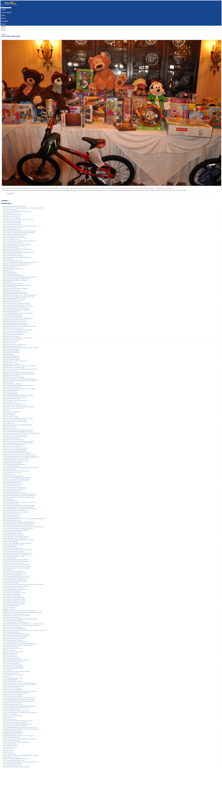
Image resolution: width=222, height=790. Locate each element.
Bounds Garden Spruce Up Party (13, 582)
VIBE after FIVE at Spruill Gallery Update (14, 591)
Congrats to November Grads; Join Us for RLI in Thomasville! (17, 512)
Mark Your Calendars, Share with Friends (14, 346)
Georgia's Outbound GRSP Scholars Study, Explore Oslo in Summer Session (20, 697)
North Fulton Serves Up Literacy (12, 311)
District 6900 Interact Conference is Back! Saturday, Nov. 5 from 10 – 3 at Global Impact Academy (25, 623)
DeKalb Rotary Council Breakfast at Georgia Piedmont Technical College (19, 395)
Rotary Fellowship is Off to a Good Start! (13, 734)
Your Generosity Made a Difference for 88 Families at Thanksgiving (19, 543)
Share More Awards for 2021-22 (12, 653)
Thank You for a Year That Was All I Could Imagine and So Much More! (20, 232)
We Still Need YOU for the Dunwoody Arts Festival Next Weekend (18, 305)
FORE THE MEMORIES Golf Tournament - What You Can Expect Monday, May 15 (22, 262)
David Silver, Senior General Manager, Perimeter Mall (16, 405)
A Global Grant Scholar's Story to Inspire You (14, 275)
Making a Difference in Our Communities (13, 472)
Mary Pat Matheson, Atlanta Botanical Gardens (15, 300)
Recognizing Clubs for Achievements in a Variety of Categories (18, 278)
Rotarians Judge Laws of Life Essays (13, 364)
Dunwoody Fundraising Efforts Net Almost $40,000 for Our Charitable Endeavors (21, 706)
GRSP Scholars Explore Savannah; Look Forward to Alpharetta (18, 568)
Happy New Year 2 (9, 750)
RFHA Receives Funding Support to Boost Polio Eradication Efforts (18, 549)
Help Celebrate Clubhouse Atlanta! (13, 632)
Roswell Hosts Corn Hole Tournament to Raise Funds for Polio (17, 564)
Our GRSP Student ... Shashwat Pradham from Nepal (16, 451)
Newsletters (3, 28)
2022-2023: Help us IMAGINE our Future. (14, 763)
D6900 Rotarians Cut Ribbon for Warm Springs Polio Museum (17, 559)
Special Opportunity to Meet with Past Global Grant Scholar (18, 308)
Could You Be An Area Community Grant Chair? (15, 439)
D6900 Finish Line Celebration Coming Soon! (14, 702)
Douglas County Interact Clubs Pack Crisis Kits (15, 563)
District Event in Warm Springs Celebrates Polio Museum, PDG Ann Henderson (21, 610)
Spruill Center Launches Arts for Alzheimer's (14, 640)
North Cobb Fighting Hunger (11, 469)
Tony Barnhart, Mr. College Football (13, 737)
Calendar (3, 18)
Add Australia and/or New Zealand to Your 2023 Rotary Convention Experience (21, 502)
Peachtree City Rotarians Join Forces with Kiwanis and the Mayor (19, 615)
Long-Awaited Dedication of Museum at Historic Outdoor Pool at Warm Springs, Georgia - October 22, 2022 (27, 630)
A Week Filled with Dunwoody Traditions (14, 533)
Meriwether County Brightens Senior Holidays (14, 475)
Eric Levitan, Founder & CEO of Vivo (13, 239)
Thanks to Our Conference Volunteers (13, 301)
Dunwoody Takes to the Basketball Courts (14, 548)
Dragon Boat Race (9, 569)
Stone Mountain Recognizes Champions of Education (16, 323)
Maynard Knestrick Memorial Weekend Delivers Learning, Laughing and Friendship (22, 618)
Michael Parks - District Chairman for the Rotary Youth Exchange (18, 766)
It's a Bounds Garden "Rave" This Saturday (15, 678)
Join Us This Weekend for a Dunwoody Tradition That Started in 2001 (19, 477)
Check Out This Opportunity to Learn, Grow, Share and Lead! (17, 641)
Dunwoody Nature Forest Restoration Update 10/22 (15, 602)
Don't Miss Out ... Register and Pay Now (13, 383)
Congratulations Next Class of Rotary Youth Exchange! (16, 421)
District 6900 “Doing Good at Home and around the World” (17, 710)
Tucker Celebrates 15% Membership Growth (14, 574)
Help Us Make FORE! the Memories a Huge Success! (16, 492)
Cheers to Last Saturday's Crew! (13, 247)
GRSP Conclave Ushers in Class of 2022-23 (14, 648)
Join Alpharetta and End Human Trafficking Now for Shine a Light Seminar (20, 525)
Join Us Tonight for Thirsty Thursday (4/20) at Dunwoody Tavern (19, 309)
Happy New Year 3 (9, 748)
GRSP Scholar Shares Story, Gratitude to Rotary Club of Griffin (18, 566)
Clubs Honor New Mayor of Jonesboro (14, 221)
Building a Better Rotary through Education (14, 462)
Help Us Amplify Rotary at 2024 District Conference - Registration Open (20, 219)
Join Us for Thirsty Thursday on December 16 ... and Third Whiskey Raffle (20, 497)
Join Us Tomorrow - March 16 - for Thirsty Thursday (16, 344)
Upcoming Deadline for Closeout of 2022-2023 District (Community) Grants (20, 441)
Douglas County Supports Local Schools (13, 520)
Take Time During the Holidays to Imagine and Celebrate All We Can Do (19, 528)
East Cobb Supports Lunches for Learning (14, 227)
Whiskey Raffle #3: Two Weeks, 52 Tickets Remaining (17, 538)
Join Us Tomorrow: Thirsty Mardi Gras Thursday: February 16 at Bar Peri (19, 418)
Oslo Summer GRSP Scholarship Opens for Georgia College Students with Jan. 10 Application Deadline (25, 518)
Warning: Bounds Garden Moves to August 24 (15, 686)
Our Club (3, 9)
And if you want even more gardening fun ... (15, 694)
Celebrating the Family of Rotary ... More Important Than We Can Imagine (19, 429)
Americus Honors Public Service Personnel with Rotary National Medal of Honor (21, 226)
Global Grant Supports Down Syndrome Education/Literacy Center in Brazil (20, 507)
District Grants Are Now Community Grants (15, 328)
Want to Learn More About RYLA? (12, 515)
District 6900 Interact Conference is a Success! (14, 556)
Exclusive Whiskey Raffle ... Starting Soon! (15, 681)
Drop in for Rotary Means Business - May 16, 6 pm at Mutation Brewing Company (21, 295)
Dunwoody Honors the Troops (12, 341)
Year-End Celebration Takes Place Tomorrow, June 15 (16, 237)
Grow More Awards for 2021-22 (12, 656)
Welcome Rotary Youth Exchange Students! (14, 651)
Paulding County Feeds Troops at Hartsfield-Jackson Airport (17, 480)
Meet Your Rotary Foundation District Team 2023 (15, 668)
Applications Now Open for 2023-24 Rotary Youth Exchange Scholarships (19, 645)
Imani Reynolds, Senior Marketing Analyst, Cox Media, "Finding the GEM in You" (21, 494)
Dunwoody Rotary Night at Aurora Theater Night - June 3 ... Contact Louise (20, 306)
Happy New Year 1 (9, 752)
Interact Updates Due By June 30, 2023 (14, 254)
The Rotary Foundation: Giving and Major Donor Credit (16, 489)
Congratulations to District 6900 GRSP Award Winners (16, 280)
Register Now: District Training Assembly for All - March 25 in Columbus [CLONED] (22, 347)
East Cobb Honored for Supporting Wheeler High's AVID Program (18, 452)
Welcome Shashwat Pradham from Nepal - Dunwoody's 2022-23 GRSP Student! (21, 684)
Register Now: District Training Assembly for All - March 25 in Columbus (19, 372)
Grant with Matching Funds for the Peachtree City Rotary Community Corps (21, 326)
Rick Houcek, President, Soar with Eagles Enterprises (16, 397)
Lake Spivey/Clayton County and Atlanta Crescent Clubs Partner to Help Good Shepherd (22, 755)
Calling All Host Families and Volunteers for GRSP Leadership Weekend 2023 (20, 495)
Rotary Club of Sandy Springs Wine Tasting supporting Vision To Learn (19, 553)
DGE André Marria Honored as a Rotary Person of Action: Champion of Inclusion (21, 508)
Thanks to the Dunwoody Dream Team (14, 250)
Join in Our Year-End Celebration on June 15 (15, 242)
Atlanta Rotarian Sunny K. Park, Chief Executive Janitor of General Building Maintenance (22, 729)
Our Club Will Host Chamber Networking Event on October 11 (18, 633)
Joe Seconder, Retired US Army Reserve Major (15, 551)
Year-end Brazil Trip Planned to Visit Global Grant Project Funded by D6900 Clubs (21, 712)
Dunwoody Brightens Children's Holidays (13, 482)
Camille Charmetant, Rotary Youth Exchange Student (16, 589)
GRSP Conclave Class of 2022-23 (12, 646)
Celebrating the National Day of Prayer (14, 229)
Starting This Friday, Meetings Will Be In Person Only (17, 321)
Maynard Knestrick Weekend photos (13, 617)
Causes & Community (6, 12)
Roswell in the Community (11, 743)
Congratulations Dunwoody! (12, 679)
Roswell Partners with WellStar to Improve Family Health (16, 293)
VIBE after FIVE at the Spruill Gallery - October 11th (16, 592)
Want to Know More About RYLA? (12, 663)
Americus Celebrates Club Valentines (13, 359)
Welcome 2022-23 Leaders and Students (13, 730)
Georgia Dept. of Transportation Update (13, 594)
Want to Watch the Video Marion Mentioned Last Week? (16, 449)
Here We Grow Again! (10, 474)
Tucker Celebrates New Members (12, 745)
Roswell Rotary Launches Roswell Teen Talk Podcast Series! (17, 561)
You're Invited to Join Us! (11, 415)
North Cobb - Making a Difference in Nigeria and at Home (17, 434)
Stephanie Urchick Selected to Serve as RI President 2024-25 (18, 692)
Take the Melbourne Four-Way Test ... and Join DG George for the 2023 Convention (21, 643)
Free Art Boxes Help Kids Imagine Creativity (14, 661)
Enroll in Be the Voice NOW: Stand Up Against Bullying (16, 288)
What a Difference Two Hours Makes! (14, 687)
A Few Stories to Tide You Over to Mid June (15, 255)
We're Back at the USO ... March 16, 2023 (14, 403)
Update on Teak (10, 669)
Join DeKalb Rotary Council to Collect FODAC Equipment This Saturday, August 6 (21, 727)
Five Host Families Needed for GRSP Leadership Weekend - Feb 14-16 (19, 431)
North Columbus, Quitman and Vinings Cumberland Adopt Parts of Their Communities (22, 467)
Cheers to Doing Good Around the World (13, 658)
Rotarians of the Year (10, 281)
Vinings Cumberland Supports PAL (12, 355)
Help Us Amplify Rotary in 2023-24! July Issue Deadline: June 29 (19, 211)
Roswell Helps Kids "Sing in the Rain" (13, 466)
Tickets (8, 676)
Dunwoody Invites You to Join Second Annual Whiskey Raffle (17, 530)
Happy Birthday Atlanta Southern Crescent (14, 268)
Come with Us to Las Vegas (11, 392)
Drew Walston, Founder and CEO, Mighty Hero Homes (16, 420)
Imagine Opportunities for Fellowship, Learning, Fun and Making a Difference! (20, 374)
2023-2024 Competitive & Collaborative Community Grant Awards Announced (21, 231)
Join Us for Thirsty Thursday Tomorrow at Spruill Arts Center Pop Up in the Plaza (22, 691)
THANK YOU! (10, 259)
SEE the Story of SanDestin (11, 272)
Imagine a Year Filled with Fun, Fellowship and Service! (16, 487)
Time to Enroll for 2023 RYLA (12, 428)
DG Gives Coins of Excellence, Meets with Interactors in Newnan (18, 479)
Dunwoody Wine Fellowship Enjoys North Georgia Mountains (18, 671)
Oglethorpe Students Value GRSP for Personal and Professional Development (20, 523)
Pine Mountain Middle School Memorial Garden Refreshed (17, 660)
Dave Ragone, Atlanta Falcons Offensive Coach (15, 236)
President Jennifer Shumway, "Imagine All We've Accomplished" (19, 244)
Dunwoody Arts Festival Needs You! (13, 336)
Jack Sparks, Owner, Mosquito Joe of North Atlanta (15, 725)
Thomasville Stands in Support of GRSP (14, 222)
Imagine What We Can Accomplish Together (15, 627)
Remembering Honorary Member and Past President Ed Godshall (19, 249)
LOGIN (2, 6)
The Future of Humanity (10, 607)
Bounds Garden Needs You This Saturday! (15, 260)
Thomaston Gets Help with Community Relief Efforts (16, 464)
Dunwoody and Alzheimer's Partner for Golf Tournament (16, 436)
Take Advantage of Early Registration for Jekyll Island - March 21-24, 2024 (20, 296)
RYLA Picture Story (10, 717)
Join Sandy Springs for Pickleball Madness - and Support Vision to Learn (20, 252)
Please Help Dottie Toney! (11, 342)
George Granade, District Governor (12, 605)
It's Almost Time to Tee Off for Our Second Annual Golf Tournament (19, 337)
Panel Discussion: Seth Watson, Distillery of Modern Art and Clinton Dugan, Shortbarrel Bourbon (24, 612)
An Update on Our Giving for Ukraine (13, 757)
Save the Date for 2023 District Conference (14, 571)
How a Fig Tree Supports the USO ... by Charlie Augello (16, 722)
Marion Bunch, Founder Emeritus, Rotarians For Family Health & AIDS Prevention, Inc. (22, 456)
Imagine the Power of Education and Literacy (14, 664)
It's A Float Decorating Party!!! (12, 209)
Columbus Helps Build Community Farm (13, 517)
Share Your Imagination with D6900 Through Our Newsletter (17, 758)
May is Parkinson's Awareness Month (13, 290)
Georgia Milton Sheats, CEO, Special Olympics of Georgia (17, 459)
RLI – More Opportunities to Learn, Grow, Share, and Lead (17, 622)
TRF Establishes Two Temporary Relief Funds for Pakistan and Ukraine (19, 443)
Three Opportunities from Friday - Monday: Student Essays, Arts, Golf (19, 263)
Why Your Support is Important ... (12, 416)
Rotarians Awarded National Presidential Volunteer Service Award (18, 319)
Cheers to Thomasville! (10, 267)
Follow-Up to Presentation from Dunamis (14, 689)
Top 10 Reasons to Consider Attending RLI (14, 715)
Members (3, 24)
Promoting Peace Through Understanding (14, 620)
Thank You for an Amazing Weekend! (14, 411)
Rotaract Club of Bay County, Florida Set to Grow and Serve (17, 461)
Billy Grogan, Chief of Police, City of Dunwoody (15, 638)
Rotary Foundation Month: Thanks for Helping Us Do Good (18, 577)
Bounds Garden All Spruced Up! (13, 673)
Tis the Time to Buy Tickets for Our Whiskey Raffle (16, 628)
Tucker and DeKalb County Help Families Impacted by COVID (18, 707)
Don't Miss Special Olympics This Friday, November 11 (17, 581)
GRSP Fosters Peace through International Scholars (15, 444)
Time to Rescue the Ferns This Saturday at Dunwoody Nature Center (19, 724)
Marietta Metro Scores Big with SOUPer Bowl (15, 334)
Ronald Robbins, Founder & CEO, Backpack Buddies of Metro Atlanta (19, 424)
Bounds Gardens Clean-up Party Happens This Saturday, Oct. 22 (18, 586)
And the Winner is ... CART (11, 362)
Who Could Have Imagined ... (11, 286)
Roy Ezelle (9, 410)
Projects (3, 15)
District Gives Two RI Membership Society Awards (15, 291)
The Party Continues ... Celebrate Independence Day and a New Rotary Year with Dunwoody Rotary (25, 208)
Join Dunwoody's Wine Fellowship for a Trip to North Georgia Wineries (19, 720)
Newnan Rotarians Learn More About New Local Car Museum (18, 576)
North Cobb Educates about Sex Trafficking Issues (16, 332)
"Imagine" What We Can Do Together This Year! (15, 760)
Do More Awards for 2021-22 (11, 655)
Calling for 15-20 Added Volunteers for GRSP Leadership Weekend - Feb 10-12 (21, 457)
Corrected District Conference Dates (12, 351)
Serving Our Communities (11, 753)
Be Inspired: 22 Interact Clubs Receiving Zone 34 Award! (17, 265)
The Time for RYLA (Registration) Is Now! (14, 387)
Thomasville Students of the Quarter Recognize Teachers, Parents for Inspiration (20, 388)
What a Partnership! (10, 354)
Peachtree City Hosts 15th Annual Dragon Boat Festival (16, 572)
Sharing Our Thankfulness (11, 558)
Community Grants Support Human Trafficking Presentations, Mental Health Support (21, 433)
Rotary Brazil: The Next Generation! (13, 216)
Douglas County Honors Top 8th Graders (14, 224)
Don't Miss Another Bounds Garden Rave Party (15, 732)
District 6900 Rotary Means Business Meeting (15, 587)
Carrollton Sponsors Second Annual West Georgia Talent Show (17, 470)
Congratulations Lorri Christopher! (12, 503)
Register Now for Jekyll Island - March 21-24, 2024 (16, 245)
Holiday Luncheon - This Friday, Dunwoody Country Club (17, 536)
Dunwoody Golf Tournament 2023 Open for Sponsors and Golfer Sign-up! (20, 540)
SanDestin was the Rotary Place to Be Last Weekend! (16, 298)
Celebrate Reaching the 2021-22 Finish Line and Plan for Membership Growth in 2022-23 (22, 762)
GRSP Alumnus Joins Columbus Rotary (14, 214)
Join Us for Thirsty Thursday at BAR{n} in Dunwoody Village (17, 742)
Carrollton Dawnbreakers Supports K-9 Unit (14, 316)
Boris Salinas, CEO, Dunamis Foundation (14, 696)
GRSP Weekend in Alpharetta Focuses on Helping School (17, 510)
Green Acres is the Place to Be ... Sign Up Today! (15, 408)
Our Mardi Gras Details (11, 413)
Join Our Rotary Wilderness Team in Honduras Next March (17, 614)
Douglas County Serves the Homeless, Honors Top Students (18, 331)
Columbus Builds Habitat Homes (12, 357)
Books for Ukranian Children (12, 500)
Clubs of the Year (9, 270)
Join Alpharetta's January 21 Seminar (13, 485)
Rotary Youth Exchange (10, 650)
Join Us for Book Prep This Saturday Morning (15, 535)
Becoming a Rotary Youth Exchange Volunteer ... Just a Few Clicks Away (19, 735)
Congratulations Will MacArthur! (12, 273)
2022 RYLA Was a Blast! (11, 719)
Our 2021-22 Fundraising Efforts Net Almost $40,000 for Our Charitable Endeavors (21, 739)
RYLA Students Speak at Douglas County (14, 704)
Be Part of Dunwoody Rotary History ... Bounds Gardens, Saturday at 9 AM (20, 454)
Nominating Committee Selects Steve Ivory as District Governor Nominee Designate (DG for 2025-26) (25, 526)
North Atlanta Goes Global (11, 426)
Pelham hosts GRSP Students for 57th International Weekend (18, 324)
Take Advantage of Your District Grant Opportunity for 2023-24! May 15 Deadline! (21, 277)
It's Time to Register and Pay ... (12, 370)
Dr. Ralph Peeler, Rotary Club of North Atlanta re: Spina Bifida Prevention (19, 313)
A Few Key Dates (10, 498)
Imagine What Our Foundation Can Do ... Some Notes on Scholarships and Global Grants (23, 625)
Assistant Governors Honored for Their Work (14, 283)
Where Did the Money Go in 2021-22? (13, 709)
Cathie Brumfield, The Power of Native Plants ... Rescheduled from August (20, 683)
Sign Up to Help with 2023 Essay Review (13, 490)
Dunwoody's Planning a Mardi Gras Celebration (15, 544)
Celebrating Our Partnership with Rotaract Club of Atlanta (17, 234)
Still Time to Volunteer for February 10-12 (14, 446)
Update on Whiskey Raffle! (12, 546)
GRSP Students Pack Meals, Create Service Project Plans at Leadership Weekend (21, 365)
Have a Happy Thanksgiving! (12, 541)
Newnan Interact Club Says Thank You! (13, 513)
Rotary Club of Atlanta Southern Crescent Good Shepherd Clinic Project (19, 318)
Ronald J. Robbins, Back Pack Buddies (14, 339)
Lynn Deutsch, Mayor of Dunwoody (13, 349)
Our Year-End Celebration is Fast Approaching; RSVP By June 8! (18, 303)
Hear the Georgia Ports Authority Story (14, 217)
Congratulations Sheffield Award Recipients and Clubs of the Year (18, 285)
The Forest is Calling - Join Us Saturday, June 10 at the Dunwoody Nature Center (21, 240)
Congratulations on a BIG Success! (13, 212)
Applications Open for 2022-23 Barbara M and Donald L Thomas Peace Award (20, 521)
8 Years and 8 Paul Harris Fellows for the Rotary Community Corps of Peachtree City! (22, 369)
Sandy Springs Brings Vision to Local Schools (14, 484)
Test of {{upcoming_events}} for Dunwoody (15, 674)
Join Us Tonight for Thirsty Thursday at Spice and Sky (17, 637)
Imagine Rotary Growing (10, 747)
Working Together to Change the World (13, 438)
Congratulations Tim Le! (10, 423)
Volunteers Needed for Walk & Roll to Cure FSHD (15, 597)
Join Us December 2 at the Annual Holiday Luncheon (16, 579)
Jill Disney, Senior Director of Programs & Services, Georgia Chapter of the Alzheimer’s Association (25, 584)
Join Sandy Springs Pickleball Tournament (14, 314)
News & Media (4, 21)
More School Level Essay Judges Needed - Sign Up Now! (16, 448)
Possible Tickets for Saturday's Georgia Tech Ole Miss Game (18, 635)
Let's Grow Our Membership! (11, 714)
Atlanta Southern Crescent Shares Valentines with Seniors (16, 360)
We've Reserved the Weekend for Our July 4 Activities (16, 206)
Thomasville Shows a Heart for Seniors (14, 531)
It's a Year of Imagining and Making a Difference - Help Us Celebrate (19, 329)
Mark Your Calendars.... (11, 609)
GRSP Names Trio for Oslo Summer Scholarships (15, 367)
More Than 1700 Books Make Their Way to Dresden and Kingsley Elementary (20, 505)
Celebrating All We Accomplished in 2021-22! (14, 666)
